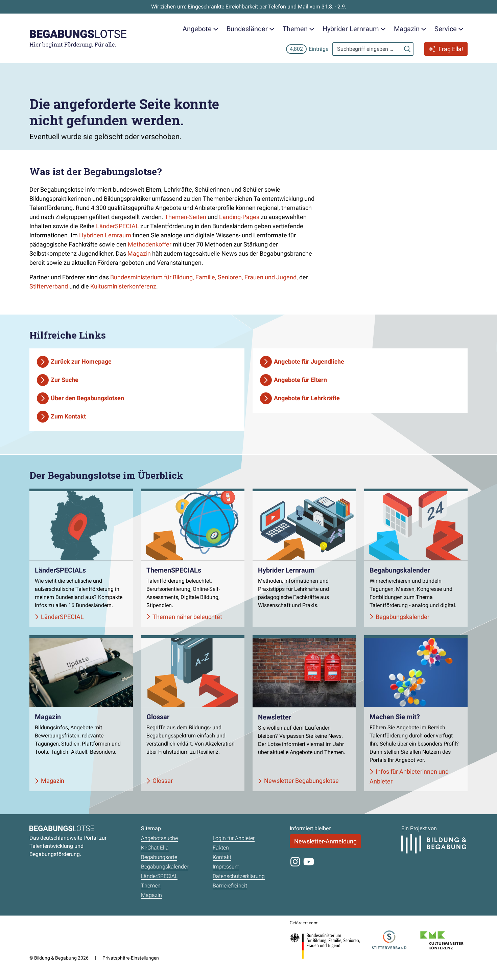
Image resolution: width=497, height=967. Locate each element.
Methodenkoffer (149, 244)
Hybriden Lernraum (105, 235)
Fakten (221, 847)
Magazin (139, 253)
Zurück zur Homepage (81, 361)
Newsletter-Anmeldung (325, 841)
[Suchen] (407, 49)
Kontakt (222, 857)
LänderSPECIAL (117, 226)
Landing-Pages (239, 216)
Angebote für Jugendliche (309, 361)
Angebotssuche (159, 838)
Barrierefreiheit (230, 885)
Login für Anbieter (234, 838)
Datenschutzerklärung (239, 876)
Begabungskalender (164, 866)
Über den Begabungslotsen (87, 398)
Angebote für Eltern (300, 379)
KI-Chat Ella (155, 847)
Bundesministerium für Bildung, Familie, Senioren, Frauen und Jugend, (204, 277)
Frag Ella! (451, 48)
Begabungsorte (159, 857)
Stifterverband (48, 286)
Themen (151, 885)
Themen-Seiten (185, 216)
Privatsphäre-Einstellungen (130, 958)
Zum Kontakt (68, 416)
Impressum (226, 866)
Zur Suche (64, 379)
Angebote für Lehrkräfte (307, 398)
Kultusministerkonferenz (123, 286)
